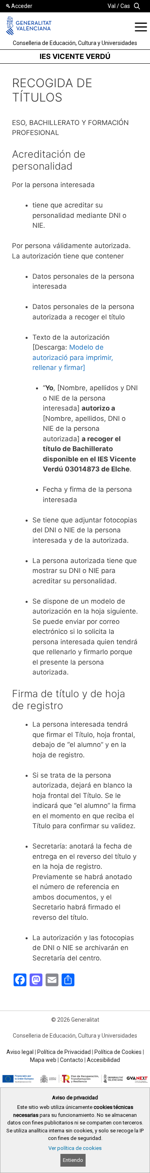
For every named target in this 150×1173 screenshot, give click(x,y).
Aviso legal (20, 1052)
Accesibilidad (103, 1060)
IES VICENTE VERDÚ (75, 56)
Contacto (71, 1060)
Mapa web (43, 1060)
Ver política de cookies (75, 1148)
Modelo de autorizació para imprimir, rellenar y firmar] (72, 357)
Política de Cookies (118, 1052)
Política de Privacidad (64, 1052)
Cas (125, 6)
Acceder (21, 6)
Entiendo (73, 1160)
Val (112, 6)
